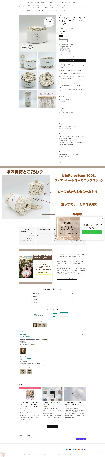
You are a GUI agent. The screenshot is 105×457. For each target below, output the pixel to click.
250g (66, 35)
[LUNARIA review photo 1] (23, 372)
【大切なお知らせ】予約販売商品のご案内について (74, 404)
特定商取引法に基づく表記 (67, 454)
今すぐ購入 (72, 60)
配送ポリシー (54, 454)
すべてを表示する (52, 426)
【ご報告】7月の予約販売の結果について (52, 404)
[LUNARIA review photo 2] (29, 372)
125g (61, 35)
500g (71, 35)
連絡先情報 (59, 454)
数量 (60, 38)
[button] (79, 6)
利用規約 (49, 454)
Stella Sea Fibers (24, 454)
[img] (23, 334)
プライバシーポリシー (43, 454)
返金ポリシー (37, 454)
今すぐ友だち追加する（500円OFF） (92, 231)
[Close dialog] (102, 218)
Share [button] (61, 162)
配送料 (62, 28)
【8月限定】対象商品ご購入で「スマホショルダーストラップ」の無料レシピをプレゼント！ (29, 405)
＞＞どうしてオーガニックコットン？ (67, 278)
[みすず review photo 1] (23, 351)
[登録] (39, 439)
